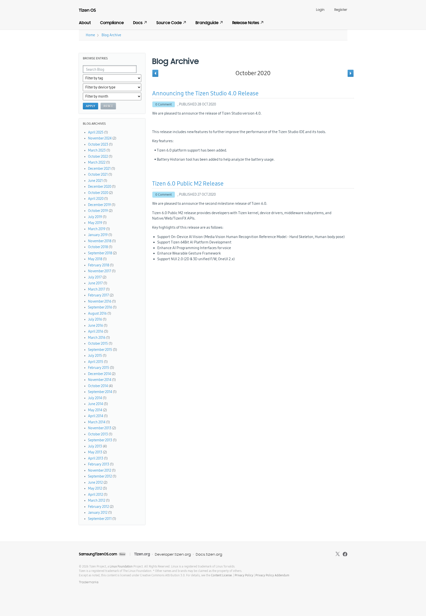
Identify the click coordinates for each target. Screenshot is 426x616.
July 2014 (95, 398)
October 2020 (98, 193)
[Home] (90, 11)
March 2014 (97, 422)
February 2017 (98, 295)
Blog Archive (111, 35)
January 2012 (97, 513)
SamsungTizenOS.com (98, 554)
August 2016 (97, 313)
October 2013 (98, 434)
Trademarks (89, 582)
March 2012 (96, 500)
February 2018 (98, 265)
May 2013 (95, 452)
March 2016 (97, 338)
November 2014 (99, 380)
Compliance (112, 22)
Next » (350, 73)
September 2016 (100, 307)
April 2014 (95, 416)
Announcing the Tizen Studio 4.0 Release (205, 93)
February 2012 (98, 507)
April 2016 (95, 331)
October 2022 (98, 156)
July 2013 (95, 446)
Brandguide (206, 22)
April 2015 (95, 362)
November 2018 (99, 241)
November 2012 (99, 470)
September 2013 (100, 440)
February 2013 (98, 464)
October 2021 (98, 174)
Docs (137, 22)
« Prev (155, 73)
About (85, 22)
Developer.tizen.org (173, 554)
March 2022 (97, 162)
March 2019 (97, 229)
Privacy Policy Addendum (272, 575)
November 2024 (100, 138)
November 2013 (99, 428)
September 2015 (100, 350)
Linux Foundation (121, 566)
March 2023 (97, 150)
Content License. (221, 575)
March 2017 (96, 289)
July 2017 (95, 277)
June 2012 (95, 482)
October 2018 (98, 247)
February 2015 (98, 368)
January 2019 (98, 235)
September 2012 (100, 476)
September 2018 (100, 253)
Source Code (169, 22)
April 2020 (96, 199)
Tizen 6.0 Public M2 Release (188, 183)
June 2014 (95, 404)
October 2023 (98, 144)
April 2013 (95, 458)
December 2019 (99, 205)
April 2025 (96, 132)
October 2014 (98, 386)
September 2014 (100, 392)
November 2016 (99, 301)
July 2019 (95, 217)
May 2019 (95, 223)
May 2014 (95, 410)
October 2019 (98, 211)
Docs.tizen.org (209, 554)
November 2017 (99, 271)
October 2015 (98, 344)
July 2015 (95, 356)
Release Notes (245, 22)
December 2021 (99, 169)
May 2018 (95, 259)
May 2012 (95, 488)
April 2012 (95, 495)
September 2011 (100, 519)
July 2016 (95, 319)
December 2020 (99, 187)
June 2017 (95, 283)
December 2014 (99, 374)
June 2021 (95, 181)
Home (90, 35)
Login (320, 10)
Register (340, 10)
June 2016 (95, 326)
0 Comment (163, 104)
